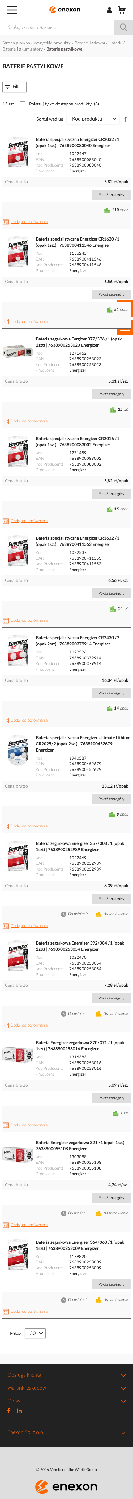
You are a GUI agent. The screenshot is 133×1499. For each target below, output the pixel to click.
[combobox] (66, 27)
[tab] (14, 87)
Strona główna (16, 43)
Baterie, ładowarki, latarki (99, 43)
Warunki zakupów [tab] (26, 1388)
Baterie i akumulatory (23, 49)
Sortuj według (49, 119)
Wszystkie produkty (53, 43)
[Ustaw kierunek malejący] (126, 119)
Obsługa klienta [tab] (24, 1375)
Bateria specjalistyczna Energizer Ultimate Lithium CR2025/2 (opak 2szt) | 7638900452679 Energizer (83, 744)
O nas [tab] (13, 1400)
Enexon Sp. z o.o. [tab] (25, 1432)
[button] (26, 222)
